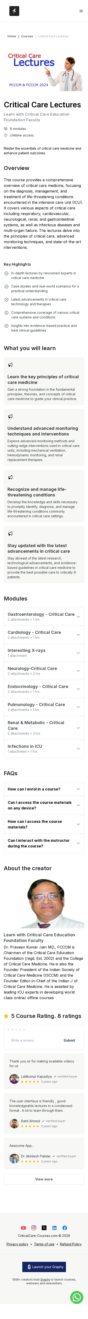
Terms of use (44, 1244)
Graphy (45, 1279)
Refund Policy (71, 1244)
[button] (44, 617)
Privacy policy (17, 1244)
